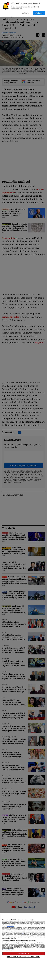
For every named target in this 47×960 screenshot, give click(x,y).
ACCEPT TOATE (23, 954)
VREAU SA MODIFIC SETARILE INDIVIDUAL (23, 957)
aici (23, 933)
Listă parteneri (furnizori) (7, 949)
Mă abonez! (39, 13)
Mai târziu (25, 13)
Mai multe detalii (10, 926)
